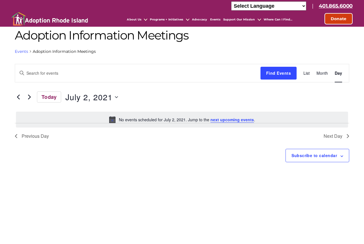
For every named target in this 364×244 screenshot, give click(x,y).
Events (215, 19)
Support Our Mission (239, 19)
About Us (134, 19)
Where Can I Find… (278, 19)
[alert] (182, 120)
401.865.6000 (336, 6)
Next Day (333, 136)
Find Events (278, 73)
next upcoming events (232, 119)
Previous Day (35, 136)
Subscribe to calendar (314, 155)
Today (49, 97)
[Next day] (29, 97)
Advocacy (199, 19)
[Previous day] (18, 97)
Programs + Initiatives (166, 19)
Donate (338, 18)
